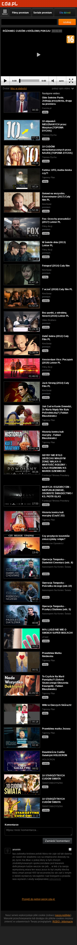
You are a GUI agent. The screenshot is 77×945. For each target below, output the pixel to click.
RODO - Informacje (63, 921)
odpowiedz (55, 879)
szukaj (67, 22)
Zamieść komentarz (57, 840)
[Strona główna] (10, 3)
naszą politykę (62, 915)
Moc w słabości (18, 88)
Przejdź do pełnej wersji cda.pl (38, 899)
